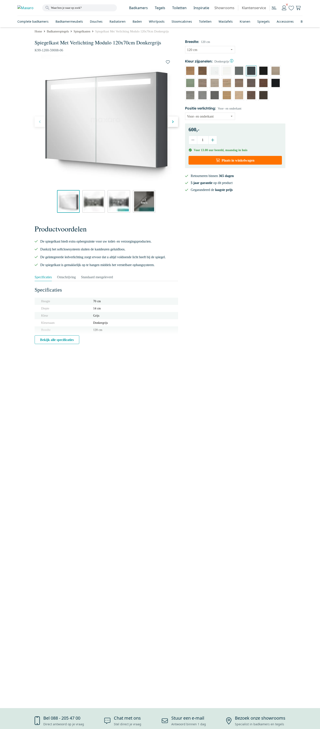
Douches (96, 21)
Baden (137, 21)
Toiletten (179, 7)
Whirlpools (157, 21)
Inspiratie (201, 7)
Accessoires (285, 21)
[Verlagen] (193, 140)
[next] (173, 121)
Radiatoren (117, 21)
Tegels (160, 7)
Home (38, 31)
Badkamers (138, 7)
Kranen (245, 21)
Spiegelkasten (82, 31)
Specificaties (43, 277)
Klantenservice (254, 7)
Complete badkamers (33, 21)
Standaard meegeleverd (97, 277)
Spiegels (263, 21)
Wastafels (226, 21)
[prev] (40, 121)
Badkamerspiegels (58, 31)
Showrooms (224, 7)
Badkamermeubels (69, 21)
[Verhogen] (212, 140)
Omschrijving (66, 277)
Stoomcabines (182, 21)
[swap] (167, 62)
